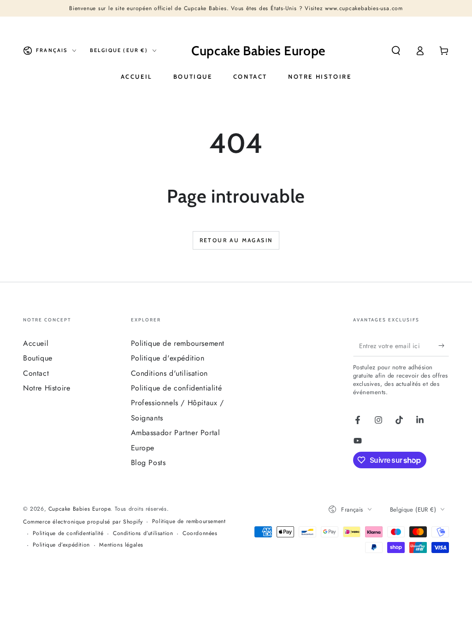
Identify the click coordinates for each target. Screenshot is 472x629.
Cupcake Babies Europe (79, 509)
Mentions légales (121, 545)
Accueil (35, 343)
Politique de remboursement (178, 343)
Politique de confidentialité (176, 388)
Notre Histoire (46, 388)
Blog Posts (148, 462)
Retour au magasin (236, 240)
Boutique (38, 358)
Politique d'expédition (168, 358)
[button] (396, 51)
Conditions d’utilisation (143, 533)
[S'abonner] (443, 346)
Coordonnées (200, 533)
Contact (36, 373)
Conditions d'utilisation (169, 373)
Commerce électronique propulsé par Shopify (82, 522)
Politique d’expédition (61, 545)
